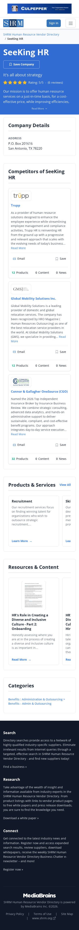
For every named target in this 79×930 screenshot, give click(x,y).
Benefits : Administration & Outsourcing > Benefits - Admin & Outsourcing (36, 701)
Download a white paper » (21, 818)
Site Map (67, 914)
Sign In (53, 23)
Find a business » (15, 767)
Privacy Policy (15, 914)
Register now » (13, 869)
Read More (18, 248)
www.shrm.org (42, 918)
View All (65, 485)
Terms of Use (42, 914)
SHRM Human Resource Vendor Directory (31, 34)
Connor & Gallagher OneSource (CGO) (39, 391)
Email (21, 258)
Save (63, 258)
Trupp (15, 205)
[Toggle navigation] (71, 23)
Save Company (23, 64)
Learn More (20, 541)
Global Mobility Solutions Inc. (33, 298)
